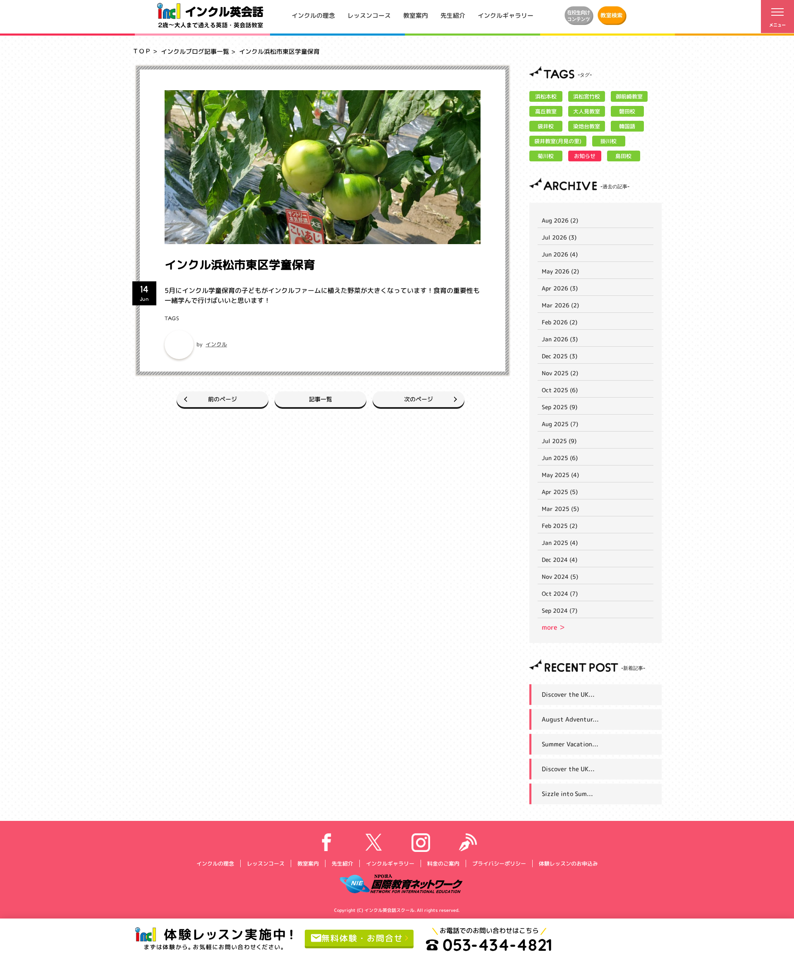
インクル (216, 344)
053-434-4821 (497, 944)
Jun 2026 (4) (560, 254)
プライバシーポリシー (499, 863)
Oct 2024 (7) (560, 593)
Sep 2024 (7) (559, 610)
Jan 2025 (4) (560, 543)
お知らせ (585, 156)
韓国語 (627, 126)
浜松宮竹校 (586, 96)
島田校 (623, 156)
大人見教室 (586, 111)
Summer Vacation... (570, 744)
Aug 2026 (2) (560, 220)
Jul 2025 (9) (559, 441)
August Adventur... (570, 719)
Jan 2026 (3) (560, 339)
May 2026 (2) (560, 271)
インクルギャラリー (505, 15)
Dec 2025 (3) (559, 356)
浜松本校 (546, 96)
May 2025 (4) (560, 475)
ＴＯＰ (141, 51)
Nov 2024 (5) (560, 576)
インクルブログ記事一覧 (195, 51)
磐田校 (627, 111)
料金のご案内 (443, 863)
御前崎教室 (629, 96)
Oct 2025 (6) (560, 390)
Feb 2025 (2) (559, 526)
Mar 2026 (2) (560, 305)
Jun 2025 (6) (560, 458)
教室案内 (415, 15)
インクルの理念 (313, 15)
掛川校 (608, 141)
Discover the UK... (568, 694)
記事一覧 (320, 399)
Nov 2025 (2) (560, 373)
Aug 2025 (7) (560, 424)
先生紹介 (452, 15)
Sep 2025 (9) (559, 407)
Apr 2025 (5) (560, 492)
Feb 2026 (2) (559, 322)
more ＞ (553, 627)
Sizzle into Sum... (567, 793)
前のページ (222, 399)
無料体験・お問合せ (362, 937)
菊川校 (546, 156)
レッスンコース (369, 15)
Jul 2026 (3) (559, 237)
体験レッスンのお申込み (568, 863)
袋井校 (546, 126)
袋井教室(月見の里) (557, 141)
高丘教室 (546, 111)
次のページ (418, 399)
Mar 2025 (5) (560, 509)
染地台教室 (586, 126)
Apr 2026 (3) (560, 288)
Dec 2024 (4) (559, 560)
